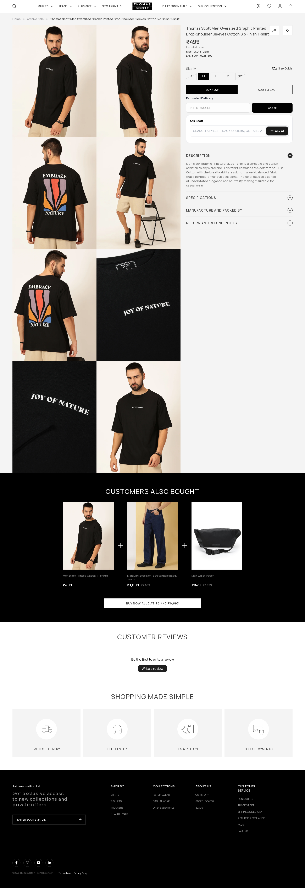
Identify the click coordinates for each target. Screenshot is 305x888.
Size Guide (285, 68)
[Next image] (109, 535)
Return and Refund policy (212, 223)
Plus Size (85, 6)
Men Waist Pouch (203, 575)
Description (198, 155)
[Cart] (291, 6)
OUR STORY (202, 795)
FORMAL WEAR (161, 795)
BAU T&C (243, 831)
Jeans (63, 6)
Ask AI (279, 131)
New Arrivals (112, 6)
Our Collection (210, 6)
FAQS (241, 824)
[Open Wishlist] (271, 6)
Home (16, 19)
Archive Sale (35, 19)
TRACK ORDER (246, 805)
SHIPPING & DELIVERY (250, 812)
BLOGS (199, 807)
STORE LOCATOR (204, 801)
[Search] (14, 6)
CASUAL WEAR (161, 801)
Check (272, 108)
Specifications (201, 197)
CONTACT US (245, 799)
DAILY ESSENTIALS (163, 807)
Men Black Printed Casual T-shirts (85, 575)
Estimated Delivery (199, 98)
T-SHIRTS (116, 801)
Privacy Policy (80, 873)
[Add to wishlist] (288, 30)
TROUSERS (117, 807)
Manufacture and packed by (214, 210)
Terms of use (65, 873)
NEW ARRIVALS (119, 814)
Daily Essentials (175, 6)
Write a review (152, 668)
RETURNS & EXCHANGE (251, 818)
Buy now (211, 90)
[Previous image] (67, 535)
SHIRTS (43, 6)
